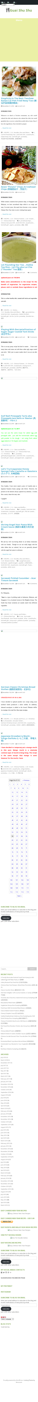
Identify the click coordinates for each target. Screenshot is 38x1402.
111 (27, 888)
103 (27, 880)
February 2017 (5, 1079)
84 (12, 864)
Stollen (19, 725)
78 (22, 856)
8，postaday (18, 454)
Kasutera (12, 511)
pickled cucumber (23, 620)
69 (17, 848)
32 (12, 812)
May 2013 (4, 1200)
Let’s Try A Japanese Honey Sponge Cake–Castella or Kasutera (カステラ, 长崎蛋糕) (19, 471)
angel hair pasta (25, 561)
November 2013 (5, 1184)
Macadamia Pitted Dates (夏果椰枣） (12, 1003)
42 (22, 820)
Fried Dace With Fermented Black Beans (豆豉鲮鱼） (16, 1008)
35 (26, 812)
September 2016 (6, 1092)
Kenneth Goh (21, 106)
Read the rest (7, 128)
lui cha (17, 316)
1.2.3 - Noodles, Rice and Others (20, 132)
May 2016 (4, 1103)
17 (17, 796)
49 (17, 828)
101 (17, 880)
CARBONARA (28, 563)
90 (22, 868)
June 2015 (4, 1133)
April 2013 (4, 1202)
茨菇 (26, 225)
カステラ (10, 513)
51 (26, 828)
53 (17, 832)
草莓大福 (20, 773)
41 (17, 820)
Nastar (12, 458)
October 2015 (5, 1122)
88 (12, 868)
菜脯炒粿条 (18, 139)
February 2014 (5, 1176)
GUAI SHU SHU (21, 134)
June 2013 (4, 1197)
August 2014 (4, 1159)
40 (12, 820)
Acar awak (27, 616)
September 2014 (6, 1157)
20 (12, 800)
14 (22, 792)
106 (22, 884)
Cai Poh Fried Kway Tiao (8, 134)
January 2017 (5, 1081)
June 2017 (4, 1068)
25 (17, 804)
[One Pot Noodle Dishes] (19, 1238)
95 (26, 872)
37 (17, 816)
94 (22, 872)
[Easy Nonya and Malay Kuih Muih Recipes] (19, 1230)
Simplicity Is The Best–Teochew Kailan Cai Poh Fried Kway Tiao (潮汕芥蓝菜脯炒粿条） (18, 100)
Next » (19, 896)
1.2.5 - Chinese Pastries (17, 219)
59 (26, 836)
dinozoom (19, 1382)
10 (23, 788)
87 (26, 864)
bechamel (4, 563)
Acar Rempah (5, 618)
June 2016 (4, 1100)
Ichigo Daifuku (25, 769)
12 (12, 792)
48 (12, 828)
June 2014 (4, 1165)
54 (22, 832)
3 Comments (33, 477)
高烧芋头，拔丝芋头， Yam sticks (11, 370)
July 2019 (3, 1057)
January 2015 (5, 1146)
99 (26, 876)
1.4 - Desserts (29, 363)
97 (17, 876)
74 (22, 852)
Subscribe (6, 918)
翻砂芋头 (25, 368)
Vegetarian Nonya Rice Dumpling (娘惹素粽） (14, 1005)
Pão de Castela (29, 511)
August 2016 (4, 1095)
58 (22, 836)
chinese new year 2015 (8, 223)
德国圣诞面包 (30, 725)
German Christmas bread (9, 723)
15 (26, 792)
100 (11, 880)
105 (17, 884)
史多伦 (24, 725)
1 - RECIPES (6, 132)
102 (22, 880)
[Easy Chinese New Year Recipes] (19, 1213)
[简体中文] (2, 1317)
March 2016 (4, 1108)
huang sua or (27, 366)
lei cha (12, 316)
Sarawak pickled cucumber (9, 622)
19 (26, 796)
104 (11, 884)
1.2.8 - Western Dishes (8, 561)
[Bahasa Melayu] (5, 1317)
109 (17, 888)
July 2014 (3, 1162)
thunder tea (30, 316)
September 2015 (6, 1124)
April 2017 (4, 1073)
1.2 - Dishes (13, 310)
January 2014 (5, 1178)
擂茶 (2, 318)
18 (22, 796)
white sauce (11, 567)
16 (12, 796)
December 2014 (5, 1149)
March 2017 (4, 1076)
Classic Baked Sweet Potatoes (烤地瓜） (13, 1011)
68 (12, 848)
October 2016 (5, 1090)
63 (26, 840)
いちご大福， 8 (12, 773)
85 (17, 864)
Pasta (30, 565)
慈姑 (23, 225)
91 (26, 868)
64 (12, 844)
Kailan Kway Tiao (6, 137)
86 (22, 864)
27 (26, 804)
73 (17, 852)
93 (17, 872)
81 (17, 860)
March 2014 (4, 1173)
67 (26, 844)
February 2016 (5, 1111)
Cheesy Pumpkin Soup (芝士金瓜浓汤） (13, 1013)
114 (22, 892)
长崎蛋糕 (16, 513)
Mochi (29, 771)
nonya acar (13, 620)
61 (17, 840)
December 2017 (5, 1063)
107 (27, 884)
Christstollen (8, 721)
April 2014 (4, 1170)
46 (22, 824)
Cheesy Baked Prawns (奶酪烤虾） (11, 1031)
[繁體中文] (3, 1317)
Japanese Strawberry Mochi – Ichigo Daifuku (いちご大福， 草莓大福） (18, 738)
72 (12, 852)
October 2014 (5, 1154)
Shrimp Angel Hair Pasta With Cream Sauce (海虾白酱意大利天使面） (17, 527)
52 (12, 832)
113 (17, 892)
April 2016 (4, 1106)
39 (26, 816)
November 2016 (5, 1087)
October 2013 (5, 1186)
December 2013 (5, 1181)
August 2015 (4, 1127)
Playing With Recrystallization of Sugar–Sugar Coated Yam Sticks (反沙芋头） (18, 331)
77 (17, 856)
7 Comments (33, 337)
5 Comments (33, 272)
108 (11, 888)
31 (26, 808)
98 (22, 876)
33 (17, 812)
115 (27, 892)
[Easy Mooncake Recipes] (19, 1246)
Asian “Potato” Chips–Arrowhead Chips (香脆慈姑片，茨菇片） (18, 187)
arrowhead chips (25, 221)
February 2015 (5, 1143)
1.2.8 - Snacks (29, 219)
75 (26, 852)
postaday (24, 137)
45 (17, 824)
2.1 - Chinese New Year (8, 221)
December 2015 (5, 1116)
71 (26, 848)
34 (22, 812)
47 (26, 824)
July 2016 (3, 1098)
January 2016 (5, 1114)
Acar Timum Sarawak (16, 618)
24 (12, 804)
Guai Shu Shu (21, 10)
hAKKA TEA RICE (24, 314)
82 (22, 860)
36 (12, 816)
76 (12, 856)
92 (12, 872)
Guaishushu (30, 134)
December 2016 (5, 1084)
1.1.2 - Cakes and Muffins (18, 449)
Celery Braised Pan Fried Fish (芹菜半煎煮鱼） (15, 982)
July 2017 (3, 1065)
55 (26, 832)
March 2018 (4, 1060)
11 (27, 788)
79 (26, 856)
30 (22, 808)
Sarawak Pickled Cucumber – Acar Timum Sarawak (18, 579)
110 (22, 888)
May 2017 (4, 1071)
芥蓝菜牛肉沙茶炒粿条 (7, 139)
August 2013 (4, 1192)
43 (26, 820)
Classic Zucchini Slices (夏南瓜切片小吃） (13, 990)
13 (17, 792)
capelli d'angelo (13, 563)
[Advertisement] (19, 42)
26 (22, 804)
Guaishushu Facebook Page (13, 1278)
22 (22, 800)
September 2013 (6, 1189)
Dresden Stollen (18, 721)
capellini (21, 563)
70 (22, 848)
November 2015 (5, 1119)
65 (17, 844)
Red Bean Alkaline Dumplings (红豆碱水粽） (14, 1049)
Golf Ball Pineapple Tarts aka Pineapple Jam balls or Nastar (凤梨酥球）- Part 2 (18, 418)
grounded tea (30, 312)
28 (12, 808)
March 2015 (4, 1141)
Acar (21, 616)
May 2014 (4, 1167)
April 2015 (4, 1138)
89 (17, 868)
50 (22, 828)
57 (17, 836)
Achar (25, 618)
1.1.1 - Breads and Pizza (17, 719)
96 (12, 876)
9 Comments (33, 583)
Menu (19, 20)
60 (12, 840)
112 (11, 892)
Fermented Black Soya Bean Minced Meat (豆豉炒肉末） (18, 1041)
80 (12, 860)
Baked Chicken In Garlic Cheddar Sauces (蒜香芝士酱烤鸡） (19, 1034)
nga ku (12, 225)
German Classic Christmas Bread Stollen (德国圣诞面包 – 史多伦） (18, 688)
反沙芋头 (19, 368)
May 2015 (4, 1135)
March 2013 (4, 1205)
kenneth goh (16, 137)
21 (17, 800)
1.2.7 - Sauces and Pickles (18, 614)
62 (22, 840)
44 (12, 824)
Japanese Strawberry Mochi (9, 771)
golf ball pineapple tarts (8, 456)
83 (26, 860)
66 (22, 844)
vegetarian (28, 458)
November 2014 (5, 1151)
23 (26, 800)
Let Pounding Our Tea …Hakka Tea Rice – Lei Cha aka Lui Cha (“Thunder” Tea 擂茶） (17, 267)
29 (17, 808)
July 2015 (3, 1130)
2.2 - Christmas (5, 454)
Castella (23, 509)
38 (22, 816)
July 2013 (3, 1194)
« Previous (26, 780)
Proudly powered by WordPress (13, 1380)
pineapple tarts (19, 458)
